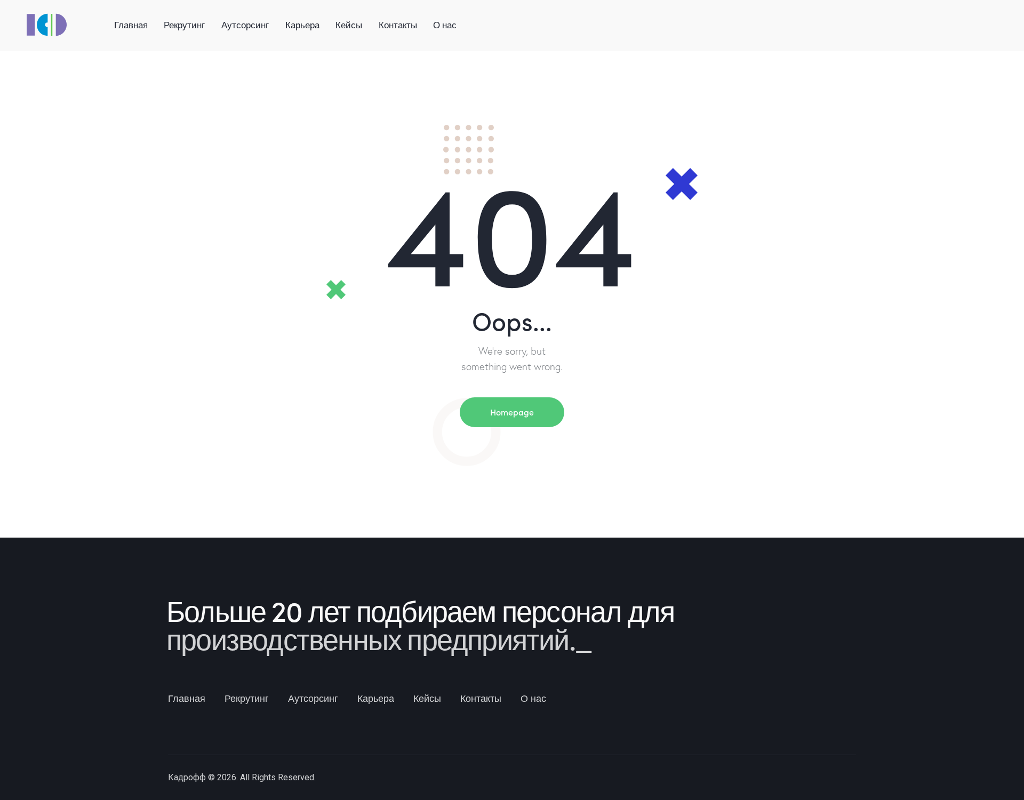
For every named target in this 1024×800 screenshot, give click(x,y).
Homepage (512, 412)
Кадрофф (187, 777)
